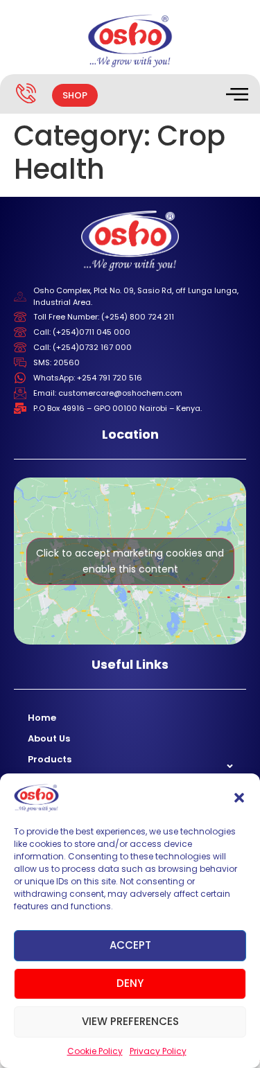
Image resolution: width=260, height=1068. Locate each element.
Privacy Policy (158, 1051)
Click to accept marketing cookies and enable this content (130, 561)
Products (49, 759)
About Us (49, 738)
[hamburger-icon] (236, 95)
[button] (239, 798)
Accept (130, 945)
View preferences (130, 1021)
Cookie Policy (95, 1051)
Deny (130, 983)
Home (42, 717)
